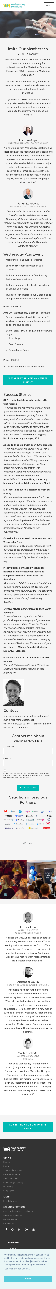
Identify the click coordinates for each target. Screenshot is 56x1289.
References (8, 1223)
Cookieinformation (11, 1174)
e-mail (12, 719)
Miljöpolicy (8, 1187)
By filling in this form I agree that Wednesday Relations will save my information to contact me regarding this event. (28, 775)
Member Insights (11, 1219)
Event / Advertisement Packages (18, 1211)
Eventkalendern (10, 1201)
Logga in (12, 1248)
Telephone (9, 746)
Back (30, 844)
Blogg (6, 1166)
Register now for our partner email (28, 1127)
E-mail (7, 758)
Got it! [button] (28, 1279)
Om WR (7, 1158)
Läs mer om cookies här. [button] (17, 1268)
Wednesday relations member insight (28, 380)
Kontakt (6, 1162)
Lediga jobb (8, 1191)
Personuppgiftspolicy (13, 1183)
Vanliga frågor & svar (13, 1170)
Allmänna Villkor (10, 1178)
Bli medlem (13, 1243)
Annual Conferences (12, 1215)
